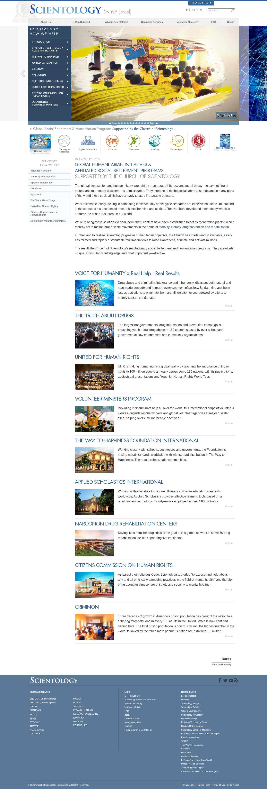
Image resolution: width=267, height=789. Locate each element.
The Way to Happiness (64, 150)
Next (152, 123)
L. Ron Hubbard (81, 22)
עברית (33, 714)
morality (164, 227)
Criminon (112, 149)
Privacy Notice (189, 785)
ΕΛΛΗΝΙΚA (78, 718)
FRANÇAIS (35, 710)
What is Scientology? (116, 22)
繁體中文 (34, 726)
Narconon (134, 149)
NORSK (77, 702)
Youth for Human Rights (192, 767)
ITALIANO (78, 721)
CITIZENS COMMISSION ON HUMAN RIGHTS (47, 94)
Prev (114, 123)
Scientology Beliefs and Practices (140, 699)
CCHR (198, 149)
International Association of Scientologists (200, 733)
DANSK (33, 706)
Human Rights (177, 149)
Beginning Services (152, 22)
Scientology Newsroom (192, 715)
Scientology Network (191, 703)
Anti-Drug (155, 149)
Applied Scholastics (88, 149)
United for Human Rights (44, 206)
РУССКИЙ (35, 722)
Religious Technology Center (194, 722)
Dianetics (185, 699)
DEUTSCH (35, 733)
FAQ (213, 22)
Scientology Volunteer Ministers (48, 221)
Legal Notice (233, 785)
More (227, 305)
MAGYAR (77, 699)
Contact (128, 726)
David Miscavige (189, 718)
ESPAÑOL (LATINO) (83, 710)
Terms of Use (218, 785)
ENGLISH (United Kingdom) (43, 702)
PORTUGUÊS (80, 725)
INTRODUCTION (41, 42)
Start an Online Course (192, 726)
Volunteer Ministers (187, 22)
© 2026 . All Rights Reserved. (58, 785)
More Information (133, 722)
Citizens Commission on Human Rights (43, 213)
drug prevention (193, 227)
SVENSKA (78, 706)
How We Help (40, 151)
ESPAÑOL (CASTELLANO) (86, 714)
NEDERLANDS (37, 730)
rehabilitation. (220, 227)
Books (230, 22)
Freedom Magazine (225, 149)
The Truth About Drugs (43, 200)
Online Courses (132, 718)
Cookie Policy (204, 785)
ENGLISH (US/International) (43, 699)
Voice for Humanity (41, 170)
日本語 (33, 718)
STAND (184, 741)
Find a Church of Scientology (138, 730)
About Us (45, 22)
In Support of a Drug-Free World (196, 760)
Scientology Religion (190, 707)
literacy (176, 227)
